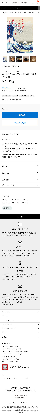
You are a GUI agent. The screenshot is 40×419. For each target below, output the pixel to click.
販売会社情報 (24, 388)
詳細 (24, 88)
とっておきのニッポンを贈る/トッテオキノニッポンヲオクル (20, 12)
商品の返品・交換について (10, 134)
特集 (3, 332)
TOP (3, 12)
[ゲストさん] (32, 3)
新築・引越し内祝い (26, 202)
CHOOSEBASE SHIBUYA (8, 356)
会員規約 (13, 388)
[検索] (7, 3)
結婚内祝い (7, 208)
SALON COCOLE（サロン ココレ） (11, 354)
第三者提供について (29, 390)
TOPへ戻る (20, 217)
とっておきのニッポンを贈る (11, 71)
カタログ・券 (15, 199)
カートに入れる (20, 115)
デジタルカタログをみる (9, 66)
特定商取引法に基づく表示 (13, 390)
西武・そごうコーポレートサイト (10, 349)
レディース (30, 8)
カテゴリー (6, 312)
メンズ (36, 8)
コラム (4, 337)
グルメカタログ (24, 199)
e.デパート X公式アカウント (9, 361)
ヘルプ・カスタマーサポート (9, 378)
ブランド (5, 316)
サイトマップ (24, 378)
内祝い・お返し (15, 202)
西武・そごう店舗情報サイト (9, 346)
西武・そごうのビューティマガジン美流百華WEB (15, 351)
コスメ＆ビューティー (6, 8)
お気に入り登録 (21, 123)
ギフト (24, 8)
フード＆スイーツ (17, 8)
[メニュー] (2, 3)
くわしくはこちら (7, 279)
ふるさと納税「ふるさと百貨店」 (10, 359)
